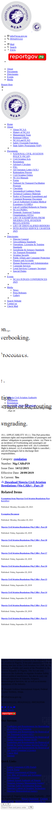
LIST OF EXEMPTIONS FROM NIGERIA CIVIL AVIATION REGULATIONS (29, 220)
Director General (21, 239)
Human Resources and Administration (30, 263)
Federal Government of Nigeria (21, 772)
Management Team (22, 135)
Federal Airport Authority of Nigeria (24, 780)
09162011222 (16, 39)
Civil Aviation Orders (23, 175)
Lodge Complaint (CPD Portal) (21, 767)
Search (13, 47)
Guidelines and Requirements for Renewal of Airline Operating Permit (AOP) (28, 738)
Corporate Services (22, 266)
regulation (20, 459)
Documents (12, 71)
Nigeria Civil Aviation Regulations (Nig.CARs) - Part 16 (24, 566)
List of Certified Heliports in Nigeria (30, 207)
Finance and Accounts (23, 260)
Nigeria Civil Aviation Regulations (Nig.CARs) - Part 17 (24, 553)
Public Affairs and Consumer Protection (31, 258)
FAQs (13, 50)
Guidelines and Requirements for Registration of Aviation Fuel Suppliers (28, 727)
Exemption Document (10, 514)
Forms (16, 180)
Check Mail (12, 306)
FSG (15, 167)
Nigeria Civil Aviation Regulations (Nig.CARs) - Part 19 (23, 483)
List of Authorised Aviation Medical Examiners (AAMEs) (29, 203)
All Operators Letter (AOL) (26, 169)
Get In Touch (7, 710)
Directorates (12, 74)
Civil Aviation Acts (22, 159)
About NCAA (19, 129)
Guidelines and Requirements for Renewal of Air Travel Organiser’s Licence (28, 749)
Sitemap (11, 755)
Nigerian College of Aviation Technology (26, 788)
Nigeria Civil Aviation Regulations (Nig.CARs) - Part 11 (24, 618)
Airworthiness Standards (24, 242)
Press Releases (19, 292)
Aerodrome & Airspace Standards (28, 250)
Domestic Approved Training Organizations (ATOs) (26, 213)
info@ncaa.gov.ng (18, 36)
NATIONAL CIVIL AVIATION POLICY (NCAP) (28, 155)
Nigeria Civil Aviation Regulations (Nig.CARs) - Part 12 (24, 605)
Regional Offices (21, 137)
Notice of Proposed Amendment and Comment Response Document (30, 197)
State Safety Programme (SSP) (27, 145)
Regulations (18, 161)
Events (10, 77)
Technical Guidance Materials (27, 193)
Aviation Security (21, 255)
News (15, 290)
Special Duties (19, 271)
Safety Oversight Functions (25, 143)
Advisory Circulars (22, 164)
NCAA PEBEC (20, 209)
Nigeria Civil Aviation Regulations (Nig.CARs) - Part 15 (24, 579)
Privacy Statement (30, 798)
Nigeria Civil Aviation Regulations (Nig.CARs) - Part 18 (24, 540)
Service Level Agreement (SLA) (30, 801)
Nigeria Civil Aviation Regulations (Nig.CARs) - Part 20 (24, 527)
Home (10, 124)
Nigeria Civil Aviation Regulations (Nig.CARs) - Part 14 (24, 592)
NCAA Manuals (20, 177)
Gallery (16, 295)
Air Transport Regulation (24, 252)
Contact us (12, 303)
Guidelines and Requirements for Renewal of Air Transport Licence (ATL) (28, 733)
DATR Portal (13, 769)
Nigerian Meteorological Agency (22, 791)
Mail (12, 44)
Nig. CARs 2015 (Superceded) (21, 405)
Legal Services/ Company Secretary (29, 268)
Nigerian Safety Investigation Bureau (24, 785)
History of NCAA (21, 132)
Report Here (7, 84)
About (10, 69)
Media (10, 79)
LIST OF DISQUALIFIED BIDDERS (31, 225)
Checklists (18, 188)
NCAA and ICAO (21, 140)
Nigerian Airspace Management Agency (25, 783)
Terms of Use (7, 801)
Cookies (44, 798)
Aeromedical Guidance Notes (26, 191)
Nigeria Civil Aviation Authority (22, 397)
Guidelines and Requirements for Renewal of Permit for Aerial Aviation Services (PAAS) (28, 743)
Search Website (14, 301)
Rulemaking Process (22, 172)
